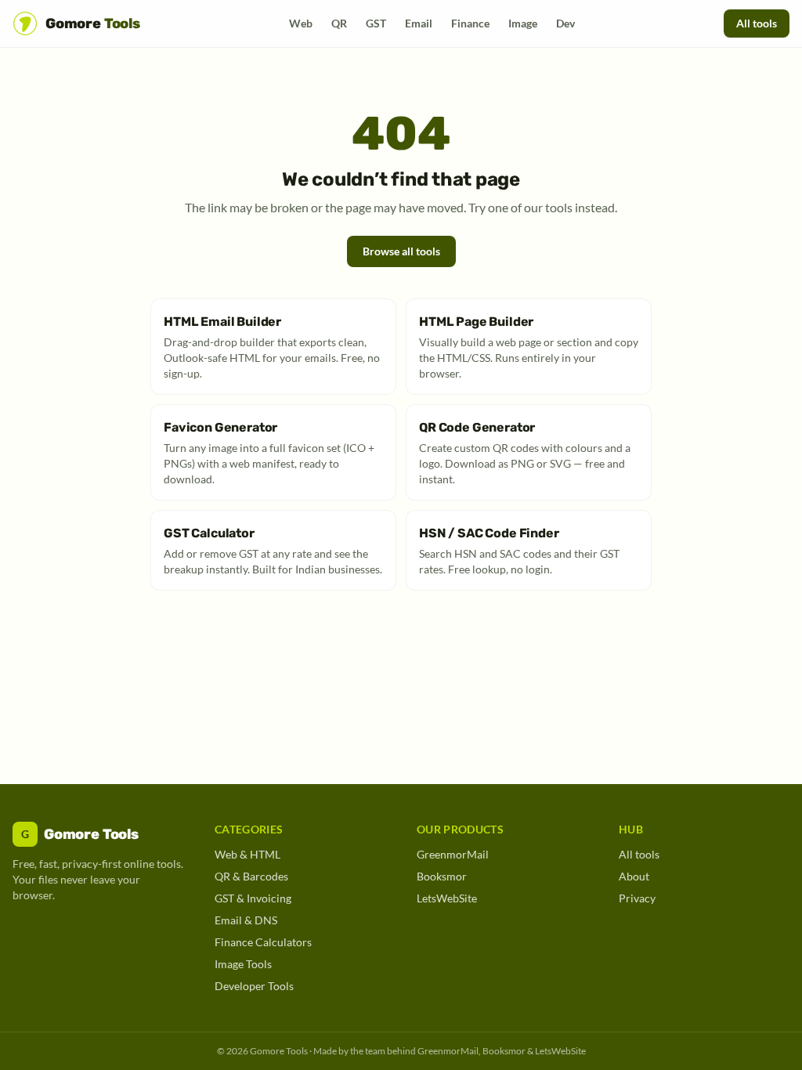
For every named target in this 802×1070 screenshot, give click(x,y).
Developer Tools (254, 985)
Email (418, 23)
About (634, 876)
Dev (565, 23)
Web (300, 23)
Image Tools (243, 964)
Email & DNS (246, 920)
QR (339, 23)
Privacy (637, 898)
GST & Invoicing (253, 898)
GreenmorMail (453, 854)
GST (376, 23)
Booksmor (442, 876)
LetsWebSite (447, 898)
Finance (470, 23)
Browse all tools (401, 251)
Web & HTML (247, 854)
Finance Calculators (263, 942)
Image (522, 23)
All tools (756, 23)
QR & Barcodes (251, 876)
